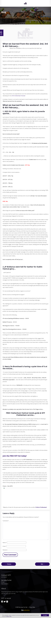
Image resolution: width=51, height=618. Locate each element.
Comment (6, 520)
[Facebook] (2, 601)
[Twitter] (5, 601)
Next (42, 564)
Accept (45, 615)
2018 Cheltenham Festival (18, 95)
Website (5, 550)
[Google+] (7, 601)
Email (4, 546)
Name (5, 542)
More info (8, 616)
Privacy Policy (32, 607)
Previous (9, 564)
